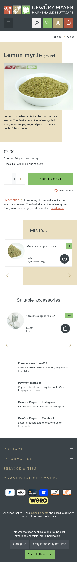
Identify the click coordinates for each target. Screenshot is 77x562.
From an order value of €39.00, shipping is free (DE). (43, 367)
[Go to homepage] (38, 9)
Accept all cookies (40, 554)
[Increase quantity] (20, 178)
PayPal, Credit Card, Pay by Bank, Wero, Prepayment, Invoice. (42, 386)
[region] (38, 251)
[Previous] (7, 276)
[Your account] (58, 23)
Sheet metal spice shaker (40, 316)
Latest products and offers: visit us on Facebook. (40, 422)
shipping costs (39, 512)
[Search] (36, 23)
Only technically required (49, 544)
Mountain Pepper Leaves (41, 246)
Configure (19, 544)
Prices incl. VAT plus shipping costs (23, 163)
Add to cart (51, 179)
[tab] (38, 204)
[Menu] (8, 23)
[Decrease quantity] (8, 178)
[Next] (70, 276)
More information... (51, 535)
